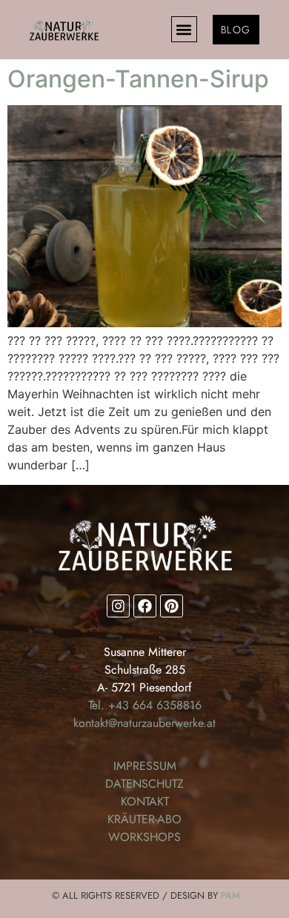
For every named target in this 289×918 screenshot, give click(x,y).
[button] (184, 29)
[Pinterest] (171, 605)
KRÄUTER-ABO (144, 819)
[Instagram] (118, 605)
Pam (230, 895)
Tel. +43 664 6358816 (145, 705)
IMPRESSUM (144, 765)
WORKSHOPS (144, 836)
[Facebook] (144, 605)
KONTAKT (145, 801)
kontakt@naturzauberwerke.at (144, 722)
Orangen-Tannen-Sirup (138, 78)
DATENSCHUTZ (144, 783)
